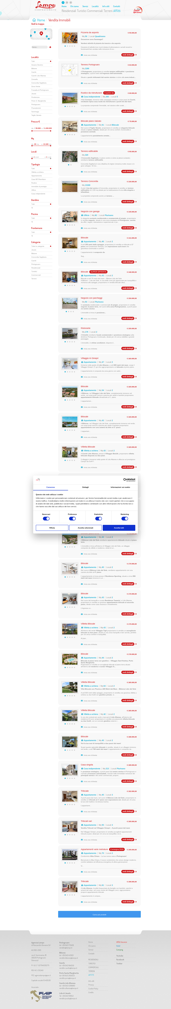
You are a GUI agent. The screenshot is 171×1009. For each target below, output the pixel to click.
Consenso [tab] (50, 487)
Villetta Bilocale (88, 447)
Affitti (117, 11)
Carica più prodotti (99, 915)
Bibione (34, 68)
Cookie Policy (93, 988)
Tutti (33, 61)
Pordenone (35, 97)
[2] (67, 46)
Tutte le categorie (37, 246)
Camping (119, 949)
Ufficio (33, 190)
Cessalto (34, 79)
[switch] (72, 518)
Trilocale (85, 791)
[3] (69, 46)
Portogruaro (35, 104)
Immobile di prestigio (39, 186)
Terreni (108, 11)
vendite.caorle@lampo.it (68, 968)
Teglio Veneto (36, 115)
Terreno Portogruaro (90, 64)
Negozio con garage (90, 211)
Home (64, 6)
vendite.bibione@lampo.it (68, 958)
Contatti (116, 6)
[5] (74, 46)
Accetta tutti (119, 528)
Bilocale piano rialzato (91, 121)
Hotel (118, 946)
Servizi (85, 6)
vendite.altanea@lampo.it (68, 988)
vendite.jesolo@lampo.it (68, 998)
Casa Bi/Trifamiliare (38, 179)
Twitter (119, 963)
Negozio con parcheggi (91, 298)
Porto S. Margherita (38, 101)
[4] (72, 46)
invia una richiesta (90, 55)
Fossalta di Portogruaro (40, 90)
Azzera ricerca (46, 47)
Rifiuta (52, 528)
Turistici (81, 11)
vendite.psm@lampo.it (67, 978)
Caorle (33, 72)
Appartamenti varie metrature (94, 849)
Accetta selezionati (85, 528)
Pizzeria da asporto (90, 32)
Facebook (120, 959)
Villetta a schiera (37, 172)
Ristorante (85, 328)
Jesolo (33, 93)
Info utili (105, 6)
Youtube (119, 955)
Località (95, 6)
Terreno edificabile (89, 151)
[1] (65, 46)
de (71, 2)
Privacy (91, 984)
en (67, 2)
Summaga (35, 111)
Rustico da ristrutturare (91, 93)
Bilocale (84, 237)
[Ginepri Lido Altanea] (69, 368)
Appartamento (36, 176)
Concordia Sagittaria (38, 83)
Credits (91, 992)
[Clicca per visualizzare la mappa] (41, 34)
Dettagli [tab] (85, 487)
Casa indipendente (38, 193)
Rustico (34, 183)
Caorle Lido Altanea (38, 75)
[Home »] (45, 6)
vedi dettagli (127, 55)
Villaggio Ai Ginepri (89, 358)
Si (32, 208)
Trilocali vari (86, 821)
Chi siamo (74, 6)
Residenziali (69, 11)
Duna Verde (35, 86)
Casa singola (87, 765)
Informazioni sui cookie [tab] (120, 487)
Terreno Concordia (89, 181)
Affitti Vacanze (137, 10)
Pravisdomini (36, 108)
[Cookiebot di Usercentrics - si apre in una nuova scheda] (125, 480)
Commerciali (95, 11)
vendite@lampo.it (65, 947)
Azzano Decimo (37, 65)
